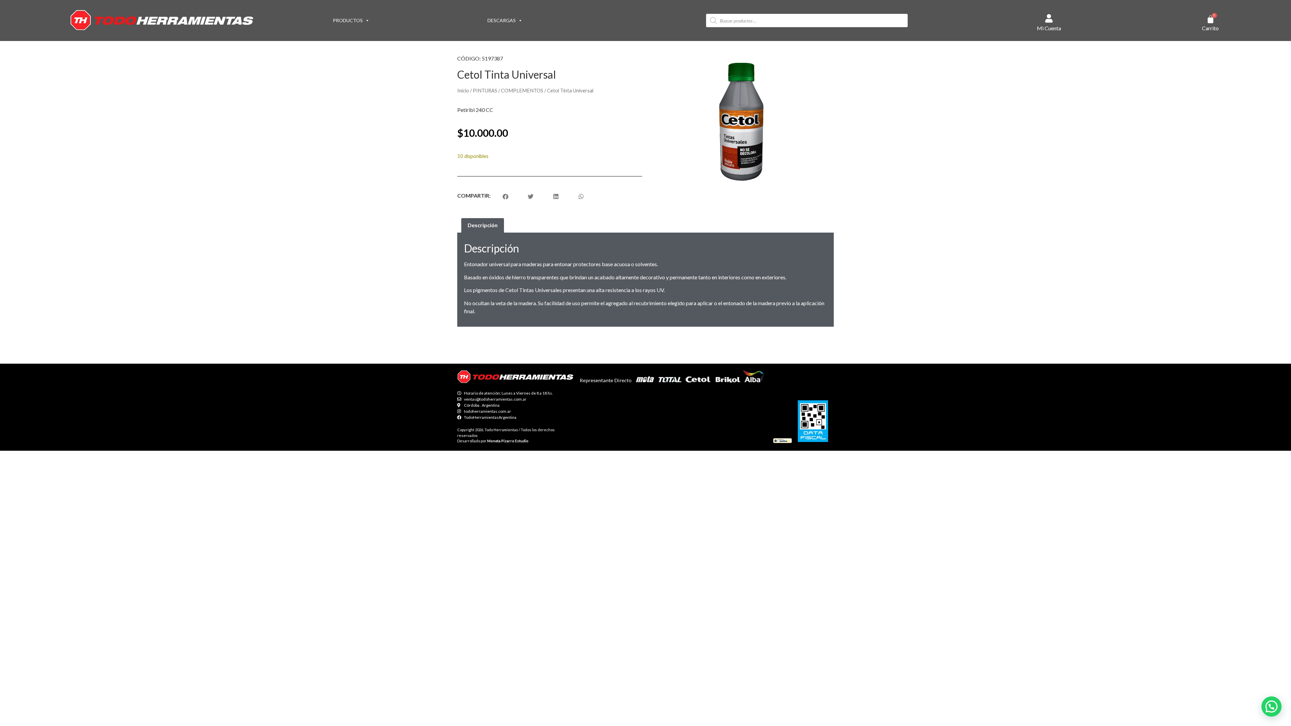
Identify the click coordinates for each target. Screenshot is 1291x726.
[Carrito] (1210, 19)
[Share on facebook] (505, 196)
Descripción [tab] (483, 225)
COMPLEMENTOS (522, 90)
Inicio (463, 90)
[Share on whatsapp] (581, 196)
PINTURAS (485, 90)
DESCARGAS (501, 20)
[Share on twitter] (530, 196)
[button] (1271, 706)
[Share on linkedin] (555, 196)
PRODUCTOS (348, 20)
